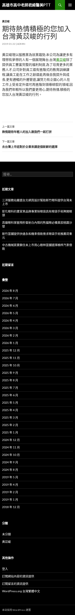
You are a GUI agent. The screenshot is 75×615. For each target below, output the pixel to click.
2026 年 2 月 (10, 335)
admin (21, 43)
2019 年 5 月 (10, 477)
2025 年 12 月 (11, 350)
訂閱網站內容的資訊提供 (18, 576)
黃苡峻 (6, 21)
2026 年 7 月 (10, 298)
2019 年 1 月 (10, 499)
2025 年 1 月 (10, 432)
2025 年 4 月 (10, 410)
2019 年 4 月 (10, 484)
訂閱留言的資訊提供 (15, 583)
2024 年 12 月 (11, 440)
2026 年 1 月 (10, 343)
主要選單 (70, 5)
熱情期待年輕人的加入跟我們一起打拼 (27, 129)
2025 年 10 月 (11, 365)
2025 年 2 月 (10, 425)
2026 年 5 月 (10, 313)
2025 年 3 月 (10, 417)
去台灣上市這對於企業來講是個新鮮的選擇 (30, 144)
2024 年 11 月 (11, 447)
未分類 (6, 534)
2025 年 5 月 (10, 402)
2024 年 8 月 (10, 469)
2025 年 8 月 (10, 380)
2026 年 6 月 (10, 305)
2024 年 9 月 (10, 462)
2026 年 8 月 (10, 290)
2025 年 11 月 (11, 358)
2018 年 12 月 (11, 507)
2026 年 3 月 (10, 328)
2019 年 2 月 (10, 492)
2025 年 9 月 (10, 372)
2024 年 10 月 (11, 454)
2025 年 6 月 (10, 395)
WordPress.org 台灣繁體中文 (21, 591)
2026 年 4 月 (10, 320)
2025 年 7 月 (10, 387)
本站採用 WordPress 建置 (16, 609)
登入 (5, 568)
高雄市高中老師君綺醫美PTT (26, 5)
